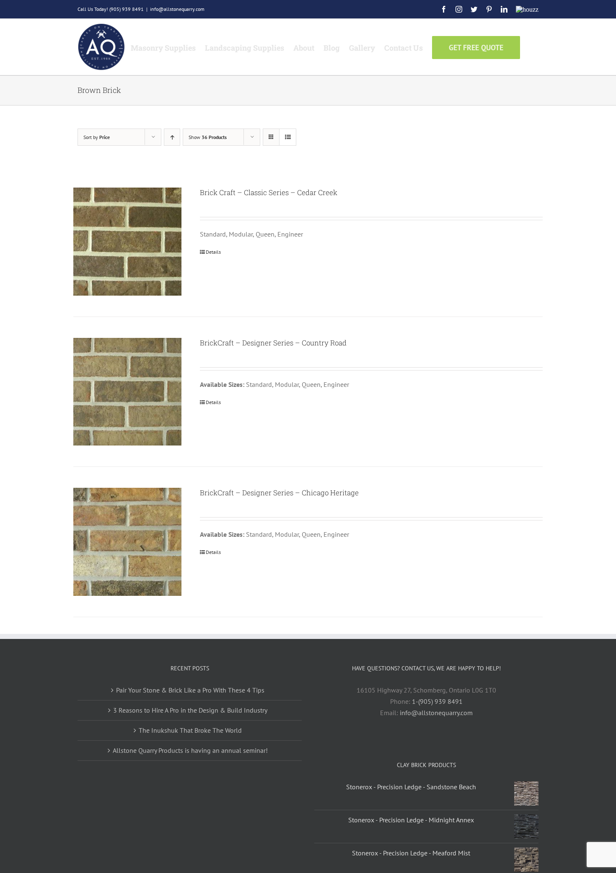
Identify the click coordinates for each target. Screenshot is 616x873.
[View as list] (288, 137)
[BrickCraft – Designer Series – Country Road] (127, 392)
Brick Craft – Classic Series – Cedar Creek (268, 192)
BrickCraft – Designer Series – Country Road (273, 343)
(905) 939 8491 (126, 9)
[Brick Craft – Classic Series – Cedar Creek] (127, 242)
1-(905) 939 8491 (437, 701)
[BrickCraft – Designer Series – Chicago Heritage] (127, 542)
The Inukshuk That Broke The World (190, 730)
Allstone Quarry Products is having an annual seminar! (190, 750)
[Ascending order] (172, 137)
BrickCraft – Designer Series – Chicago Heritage (279, 492)
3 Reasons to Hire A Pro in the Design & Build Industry (190, 710)
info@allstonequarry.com (177, 9)
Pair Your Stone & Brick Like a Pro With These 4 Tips (190, 690)
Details (213, 252)
